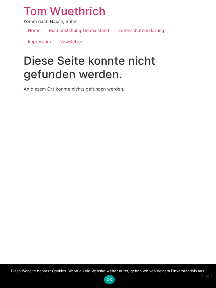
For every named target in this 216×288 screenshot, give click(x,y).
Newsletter (70, 41)
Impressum (39, 41)
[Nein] (207, 275)
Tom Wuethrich (64, 11)
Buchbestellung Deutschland (79, 30)
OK (109, 279)
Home (34, 30)
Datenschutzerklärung (141, 30)
